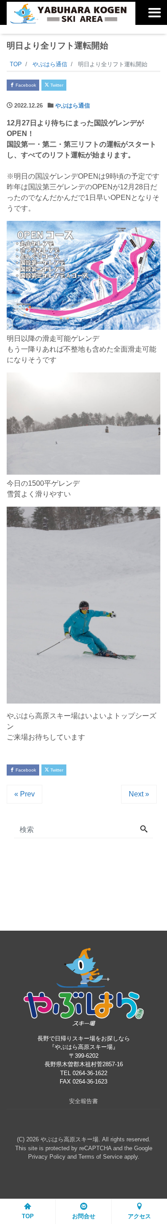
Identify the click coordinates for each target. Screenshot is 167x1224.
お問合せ (83, 1216)
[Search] (144, 830)
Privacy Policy (46, 1156)
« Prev (24, 794)
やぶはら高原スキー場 (69, 1139)
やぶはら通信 (72, 105)
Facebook (25, 85)
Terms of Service (100, 1156)
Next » (139, 794)
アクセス (139, 1216)
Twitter (56, 85)
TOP (28, 1216)
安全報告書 (83, 1101)
